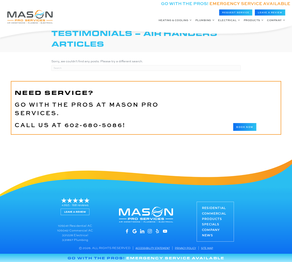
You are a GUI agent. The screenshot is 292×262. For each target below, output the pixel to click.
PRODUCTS (212, 219)
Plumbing (203, 20)
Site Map (207, 248)
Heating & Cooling (173, 20)
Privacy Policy (185, 248)
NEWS (207, 235)
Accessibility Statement (153, 248)
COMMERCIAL (214, 213)
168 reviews (80, 205)
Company (274, 20)
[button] (235, 12)
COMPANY (211, 230)
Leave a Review (75, 211)
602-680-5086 (94, 125)
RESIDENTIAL (214, 208)
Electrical (227, 20)
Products (252, 20)
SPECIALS (210, 224)
